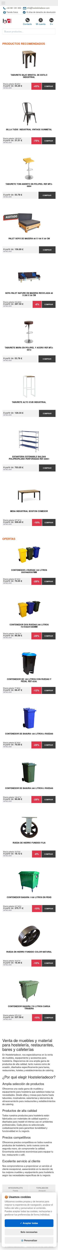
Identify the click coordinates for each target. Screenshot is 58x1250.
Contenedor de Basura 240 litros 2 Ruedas (29, 788)
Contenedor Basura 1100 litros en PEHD (29, 897)
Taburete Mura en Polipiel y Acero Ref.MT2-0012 (29, 349)
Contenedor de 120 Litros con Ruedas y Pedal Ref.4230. (29, 680)
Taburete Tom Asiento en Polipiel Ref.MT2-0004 (29, 185)
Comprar (48, 86)
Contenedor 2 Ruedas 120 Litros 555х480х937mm (29, 571)
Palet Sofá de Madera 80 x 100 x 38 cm (29, 238)
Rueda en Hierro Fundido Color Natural (29, 952)
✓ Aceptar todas (29, 1223)
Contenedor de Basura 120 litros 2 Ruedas (29, 734)
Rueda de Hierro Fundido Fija (29, 843)
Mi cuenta (40, 24)
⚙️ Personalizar (29, 1240)
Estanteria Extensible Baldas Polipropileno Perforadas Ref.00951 (29, 458)
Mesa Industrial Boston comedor (29, 511)
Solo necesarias (29, 1231)
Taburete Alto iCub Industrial (29, 402)
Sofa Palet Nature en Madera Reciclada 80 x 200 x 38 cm (29, 294)
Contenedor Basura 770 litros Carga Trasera (29, 1007)
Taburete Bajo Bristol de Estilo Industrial (29, 76)
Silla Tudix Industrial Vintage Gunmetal (29, 129)
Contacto (27, 24)
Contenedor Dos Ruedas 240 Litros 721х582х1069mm (29, 626)
